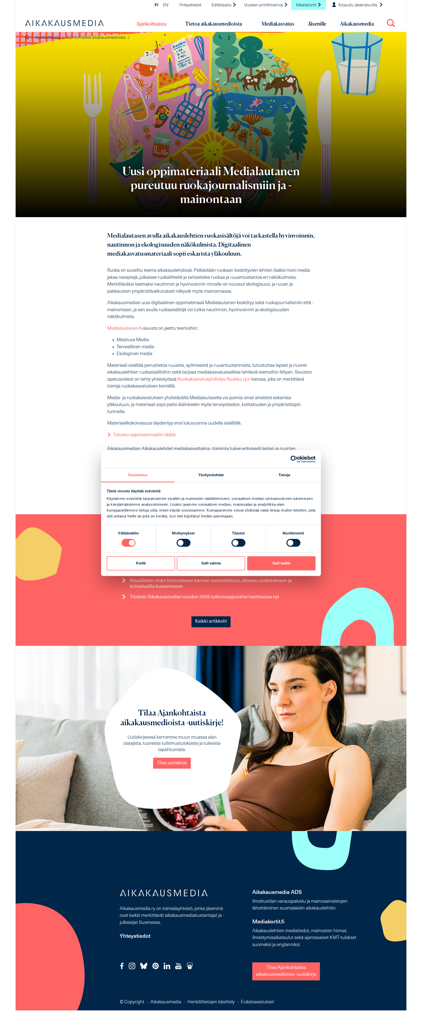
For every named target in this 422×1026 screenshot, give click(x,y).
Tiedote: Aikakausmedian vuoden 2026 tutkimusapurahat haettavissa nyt (204, 597)
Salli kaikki (281, 563)
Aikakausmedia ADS (277, 892)
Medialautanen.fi (124, 328)
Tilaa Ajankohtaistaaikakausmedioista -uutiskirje (286, 971)
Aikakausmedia (357, 24)
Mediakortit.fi (268, 922)
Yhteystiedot (190, 5)
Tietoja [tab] (284, 475)
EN (166, 5)
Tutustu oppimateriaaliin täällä (144, 435)
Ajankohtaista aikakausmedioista (96, 38)
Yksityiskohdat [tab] (211, 475)
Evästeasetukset (257, 1002)
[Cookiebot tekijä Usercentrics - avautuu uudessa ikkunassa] (294, 459)
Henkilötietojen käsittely (211, 1002)
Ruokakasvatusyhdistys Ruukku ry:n (214, 379)
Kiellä (141, 563)
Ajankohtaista (151, 24)
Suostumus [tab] (138, 475)
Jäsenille (317, 24)
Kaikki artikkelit (211, 621)
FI (156, 5)
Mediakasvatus (278, 24)
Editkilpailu (221, 5)
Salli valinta (211, 563)
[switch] (183, 543)
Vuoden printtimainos (264, 5)
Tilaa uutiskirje (172, 763)
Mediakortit (306, 5)
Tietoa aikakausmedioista (213, 24)
